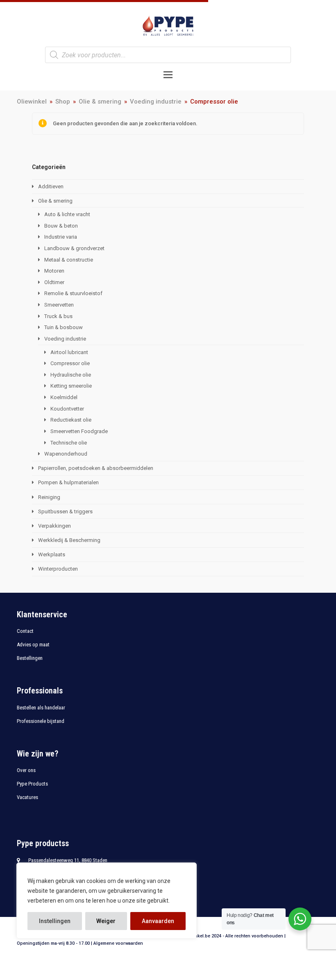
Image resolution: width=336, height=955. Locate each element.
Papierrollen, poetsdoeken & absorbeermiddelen (95, 468)
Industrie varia (60, 237)
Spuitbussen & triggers (65, 511)
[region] (106, 900)
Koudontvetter (67, 409)
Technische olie (68, 443)
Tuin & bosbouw (63, 327)
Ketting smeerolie (71, 386)
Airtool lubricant (69, 352)
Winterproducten (58, 569)
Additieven (51, 186)
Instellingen (54, 921)
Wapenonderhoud (65, 454)
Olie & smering (55, 201)
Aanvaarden (158, 921)
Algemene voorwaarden (118, 943)
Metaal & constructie (68, 260)
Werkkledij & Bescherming (69, 540)
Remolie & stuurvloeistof (73, 293)
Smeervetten (59, 305)
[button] (168, 74)
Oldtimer (54, 282)
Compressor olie (70, 363)
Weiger (106, 921)
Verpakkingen (54, 526)
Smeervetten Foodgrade (79, 431)
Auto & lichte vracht (67, 214)
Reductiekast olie (70, 420)
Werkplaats (51, 554)
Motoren (54, 271)
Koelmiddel (63, 397)
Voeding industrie (65, 339)
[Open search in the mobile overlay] (168, 55)
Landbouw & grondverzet (74, 248)
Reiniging (49, 497)
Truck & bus (58, 316)
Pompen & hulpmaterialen (68, 482)
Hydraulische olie (70, 375)
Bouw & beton (61, 226)
